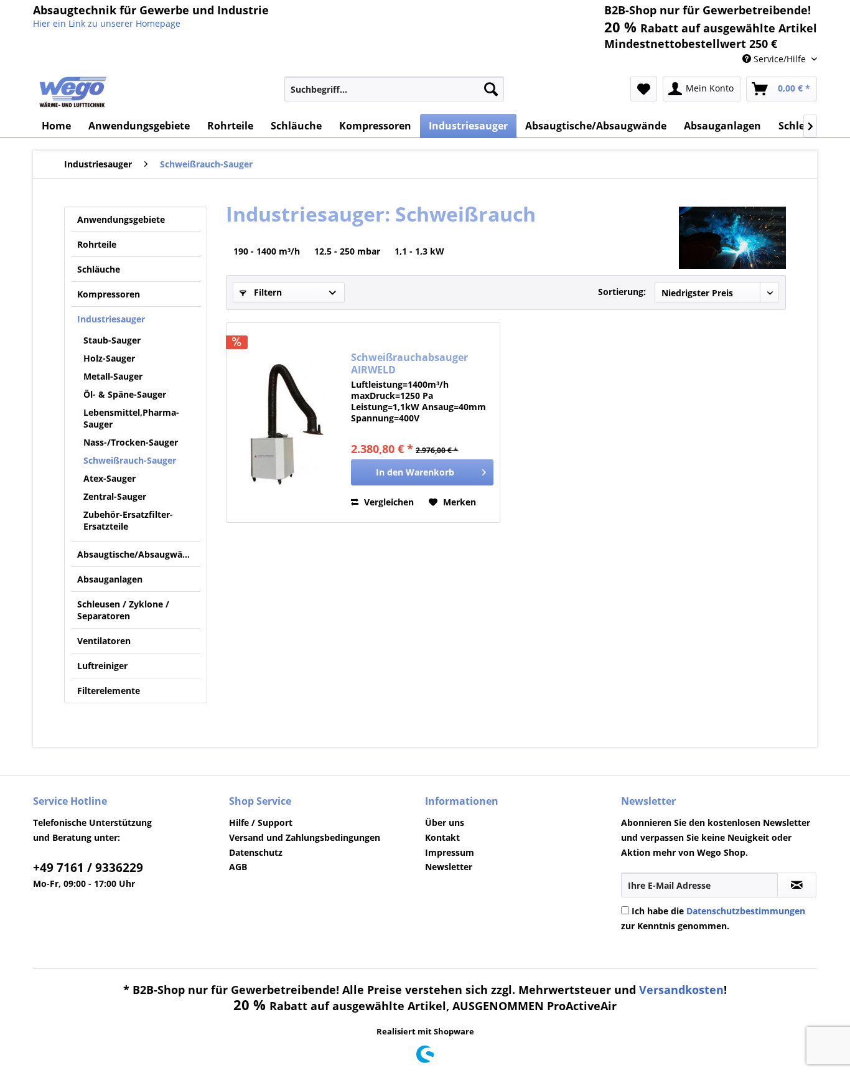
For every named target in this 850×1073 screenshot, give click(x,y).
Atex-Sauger (109, 478)
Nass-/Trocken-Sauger (130, 442)
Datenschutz (256, 852)
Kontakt (442, 837)
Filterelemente (108, 690)
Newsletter (448, 867)
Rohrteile (96, 244)
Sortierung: (622, 292)
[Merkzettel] (643, 89)
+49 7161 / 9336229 (88, 868)
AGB (238, 867)
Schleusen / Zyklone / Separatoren (123, 610)
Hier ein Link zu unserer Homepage (106, 23)
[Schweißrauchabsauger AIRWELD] (286, 422)
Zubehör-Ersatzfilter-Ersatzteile (128, 520)
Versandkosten (681, 989)
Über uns (444, 822)
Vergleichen (388, 502)
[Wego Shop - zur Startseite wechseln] (73, 92)
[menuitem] (394, 89)
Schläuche (98, 269)
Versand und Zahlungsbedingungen (304, 837)
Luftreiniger (102, 666)
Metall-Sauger (112, 376)
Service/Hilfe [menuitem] (779, 59)
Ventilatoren (104, 641)
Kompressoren (108, 294)
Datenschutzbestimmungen (745, 911)
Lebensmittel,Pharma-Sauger (131, 418)
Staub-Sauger (112, 340)
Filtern (266, 292)
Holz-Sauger (109, 358)
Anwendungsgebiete (121, 219)
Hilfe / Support (260, 822)
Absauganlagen (109, 579)
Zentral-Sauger (114, 496)
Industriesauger (111, 319)
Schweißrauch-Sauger (129, 460)
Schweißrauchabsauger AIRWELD (409, 363)
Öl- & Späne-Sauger (124, 394)
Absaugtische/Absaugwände (137, 554)
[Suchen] (491, 89)
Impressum (449, 852)
